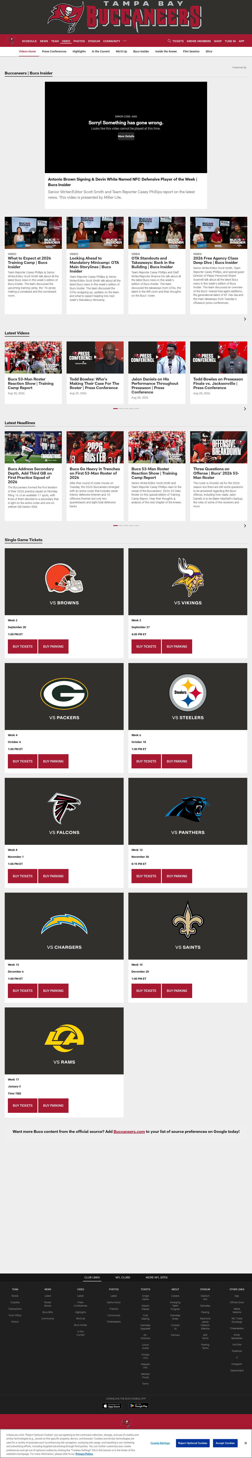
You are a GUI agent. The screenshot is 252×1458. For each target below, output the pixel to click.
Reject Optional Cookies (193, 1443)
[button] (126, 136)
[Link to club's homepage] (11, 40)
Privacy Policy (84, 1453)
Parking (205, 1312)
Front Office (15, 1315)
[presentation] (245, 319)
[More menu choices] (124, 40)
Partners (175, 1335)
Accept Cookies (225, 1443)
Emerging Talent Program (175, 1305)
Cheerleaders (114, 1321)
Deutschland (237, 1370)
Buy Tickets (22, 646)
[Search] (169, 40)
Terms (145, 1383)
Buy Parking (53, 646)
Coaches (15, 1302)
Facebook (237, 1350)
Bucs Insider (80, 1325)
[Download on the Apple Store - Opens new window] (112, 1406)
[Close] (245, 1443)
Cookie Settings (160, 1443)
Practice (114, 1308)
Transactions (15, 1308)
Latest (48, 1295)
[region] (126, 1443)
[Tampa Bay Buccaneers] (126, 1424)
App (237, 1295)
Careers (175, 1295)
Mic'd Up (80, 1318)
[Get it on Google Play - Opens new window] (139, 1408)
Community (47, 1318)
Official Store (237, 1302)
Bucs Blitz (48, 1312)
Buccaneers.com (129, 1131)
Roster (15, 1295)
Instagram (237, 1363)
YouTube (236, 1344)
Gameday (205, 1305)
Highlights (80, 1312)
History (15, 1321)
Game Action (114, 1302)
